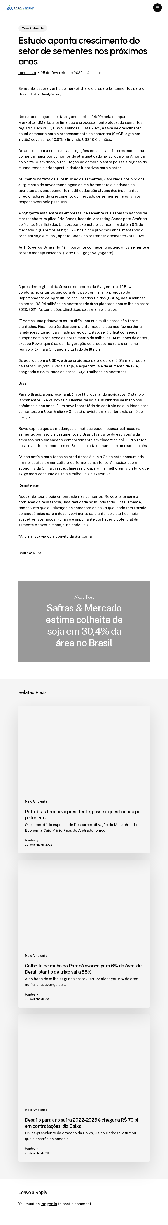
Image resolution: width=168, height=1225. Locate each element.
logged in (49, 1204)
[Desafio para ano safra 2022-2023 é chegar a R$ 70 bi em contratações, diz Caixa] (84, 1088)
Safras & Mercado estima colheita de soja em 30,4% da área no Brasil (84, 621)
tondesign (27, 73)
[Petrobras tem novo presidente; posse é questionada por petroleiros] (84, 779)
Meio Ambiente (33, 28)
